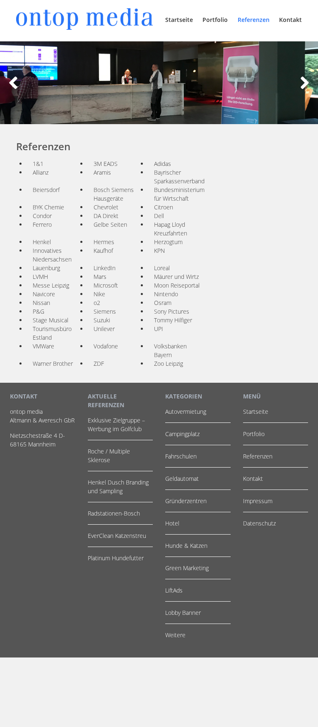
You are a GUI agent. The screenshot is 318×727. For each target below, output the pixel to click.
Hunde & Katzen (186, 545)
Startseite (179, 20)
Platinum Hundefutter (116, 558)
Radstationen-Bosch (114, 513)
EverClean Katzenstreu (117, 536)
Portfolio (215, 20)
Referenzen (254, 20)
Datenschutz (259, 523)
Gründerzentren (186, 501)
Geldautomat (182, 478)
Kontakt (290, 20)
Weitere (175, 635)
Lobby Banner (183, 613)
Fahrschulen (181, 456)
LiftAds (174, 590)
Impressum (257, 501)
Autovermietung (185, 411)
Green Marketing (187, 568)
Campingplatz (182, 434)
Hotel (172, 523)
